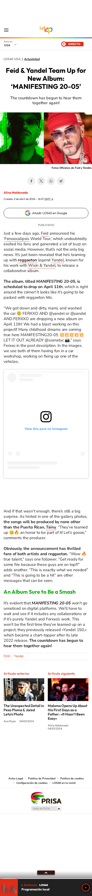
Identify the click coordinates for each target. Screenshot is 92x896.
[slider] (46, 878)
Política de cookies (72, 778)
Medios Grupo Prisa (46, 808)
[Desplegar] (46, 872)
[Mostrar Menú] (6, 30)
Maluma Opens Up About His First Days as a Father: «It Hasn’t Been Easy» (67, 712)
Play (85, 887)
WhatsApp (51, 181)
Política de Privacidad (41, 778)
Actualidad (32, 59)
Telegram (61, 181)
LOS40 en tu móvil (64, 783)
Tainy (51, 527)
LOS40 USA (46, 30)
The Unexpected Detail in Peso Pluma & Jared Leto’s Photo (24, 709)
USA (7, 45)
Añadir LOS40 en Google (49, 213)
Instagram (50, 745)
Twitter (41, 181)
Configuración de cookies (32, 783)
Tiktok (59, 745)
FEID (7, 656)
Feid (44, 233)
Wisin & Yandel (41, 265)
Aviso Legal (15, 778)
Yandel (58, 260)
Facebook (31, 181)
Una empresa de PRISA (46, 797)
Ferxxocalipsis (16, 238)
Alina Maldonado (16, 193)
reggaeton (27, 260)
